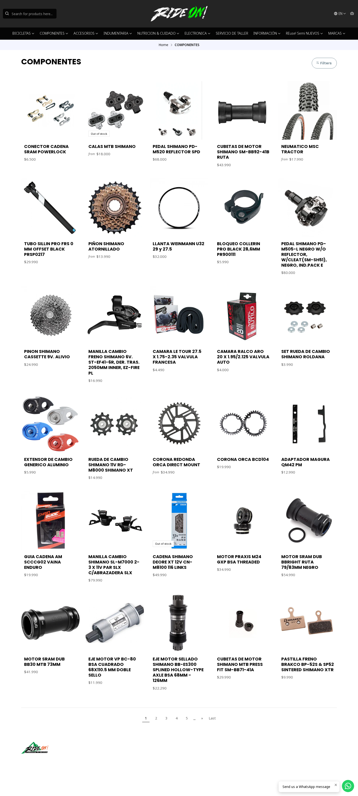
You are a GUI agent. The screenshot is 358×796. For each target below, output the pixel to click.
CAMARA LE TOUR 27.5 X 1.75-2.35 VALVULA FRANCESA (177, 357)
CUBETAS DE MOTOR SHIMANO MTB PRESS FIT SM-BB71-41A (240, 664)
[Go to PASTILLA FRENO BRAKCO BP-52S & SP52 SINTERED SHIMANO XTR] (307, 623)
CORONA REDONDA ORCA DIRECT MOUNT (176, 462)
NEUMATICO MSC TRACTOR (300, 149)
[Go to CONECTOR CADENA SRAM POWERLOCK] (50, 110)
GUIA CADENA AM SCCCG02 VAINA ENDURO (43, 562)
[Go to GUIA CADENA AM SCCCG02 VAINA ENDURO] (50, 520)
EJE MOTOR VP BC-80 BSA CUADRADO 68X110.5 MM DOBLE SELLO (112, 667)
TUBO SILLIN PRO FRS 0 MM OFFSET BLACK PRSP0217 (48, 249)
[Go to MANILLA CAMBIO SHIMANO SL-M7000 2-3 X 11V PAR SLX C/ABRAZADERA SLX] (114, 520)
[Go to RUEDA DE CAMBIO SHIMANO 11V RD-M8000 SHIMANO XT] (114, 423)
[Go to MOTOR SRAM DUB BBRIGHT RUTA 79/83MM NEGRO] (307, 520)
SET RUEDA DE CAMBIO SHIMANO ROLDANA (305, 354)
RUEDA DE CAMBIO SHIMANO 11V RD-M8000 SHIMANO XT (110, 464)
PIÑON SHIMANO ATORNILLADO (106, 246)
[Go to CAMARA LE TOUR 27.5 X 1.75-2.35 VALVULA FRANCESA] (179, 315)
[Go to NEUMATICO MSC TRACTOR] (307, 110)
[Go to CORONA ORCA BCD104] (243, 423)
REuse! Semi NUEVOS (302, 33)
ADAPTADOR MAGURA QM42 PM (305, 462)
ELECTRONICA (196, 33)
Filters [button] (326, 63)
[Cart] (352, 13)
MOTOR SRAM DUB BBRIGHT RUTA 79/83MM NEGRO (301, 562)
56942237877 (198, 759)
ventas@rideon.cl (200, 752)
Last (212, 718)
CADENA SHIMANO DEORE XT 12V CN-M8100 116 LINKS (173, 562)
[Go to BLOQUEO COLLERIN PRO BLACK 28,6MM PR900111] (243, 207)
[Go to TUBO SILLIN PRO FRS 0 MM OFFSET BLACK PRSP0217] (50, 207)
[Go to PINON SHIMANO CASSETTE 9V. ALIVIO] (50, 315)
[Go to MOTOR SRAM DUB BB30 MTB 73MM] (50, 623)
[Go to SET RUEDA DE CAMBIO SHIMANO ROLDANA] (307, 315)
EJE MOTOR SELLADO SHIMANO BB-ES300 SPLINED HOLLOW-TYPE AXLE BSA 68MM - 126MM (178, 669)
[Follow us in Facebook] (47, 760)
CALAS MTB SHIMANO (112, 146)
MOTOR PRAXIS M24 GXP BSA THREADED (239, 559)
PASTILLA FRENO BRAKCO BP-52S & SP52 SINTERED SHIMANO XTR (307, 664)
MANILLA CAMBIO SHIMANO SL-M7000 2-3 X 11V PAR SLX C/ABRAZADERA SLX (114, 565)
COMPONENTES (52, 33)
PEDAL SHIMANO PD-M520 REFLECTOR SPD (176, 149)
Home (163, 45)
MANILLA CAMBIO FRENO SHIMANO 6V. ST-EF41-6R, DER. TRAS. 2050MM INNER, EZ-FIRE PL (114, 362)
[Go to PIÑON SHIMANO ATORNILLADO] (114, 207)
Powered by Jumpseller (69, 786)
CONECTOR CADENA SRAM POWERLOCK (46, 149)
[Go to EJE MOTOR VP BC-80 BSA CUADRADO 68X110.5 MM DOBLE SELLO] (114, 623)
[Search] (7, 14)
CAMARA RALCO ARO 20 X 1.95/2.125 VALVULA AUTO (243, 357)
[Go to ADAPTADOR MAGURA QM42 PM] (307, 423)
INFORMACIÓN (265, 33)
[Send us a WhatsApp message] (348, 786)
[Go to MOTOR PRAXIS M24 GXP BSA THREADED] (243, 520)
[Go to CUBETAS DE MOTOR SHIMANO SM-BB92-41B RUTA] (243, 110)
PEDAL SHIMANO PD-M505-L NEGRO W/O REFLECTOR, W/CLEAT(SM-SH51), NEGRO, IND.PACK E (304, 254)
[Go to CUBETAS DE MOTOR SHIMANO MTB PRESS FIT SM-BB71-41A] (243, 623)
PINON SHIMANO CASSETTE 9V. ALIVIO (47, 354)
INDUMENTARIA (116, 33)
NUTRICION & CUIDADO (156, 33)
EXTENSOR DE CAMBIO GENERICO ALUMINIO (48, 462)
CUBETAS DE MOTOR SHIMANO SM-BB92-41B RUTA (243, 152)
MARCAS (335, 33)
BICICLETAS (21, 33)
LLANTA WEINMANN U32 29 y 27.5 (178, 246)
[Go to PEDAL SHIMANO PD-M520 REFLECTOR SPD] (179, 110)
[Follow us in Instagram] (40, 760)
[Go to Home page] (179, 13)
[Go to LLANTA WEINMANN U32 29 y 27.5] (179, 207)
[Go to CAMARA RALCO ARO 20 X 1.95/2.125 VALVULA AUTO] (243, 315)
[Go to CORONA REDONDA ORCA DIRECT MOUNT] (179, 423)
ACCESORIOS (84, 33)
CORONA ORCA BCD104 (243, 459)
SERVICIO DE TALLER (232, 33)
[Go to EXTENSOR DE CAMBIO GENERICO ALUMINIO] (50, 423)
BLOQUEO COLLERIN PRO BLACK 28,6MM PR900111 (238, 249)
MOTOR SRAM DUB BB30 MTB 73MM (44, 661)
